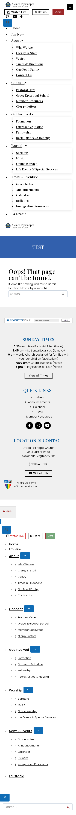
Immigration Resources (32, 206)
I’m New (17, 34)
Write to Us (40, 473)
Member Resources (29, 101)
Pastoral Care (25, 90)
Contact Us (24, 75)
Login (8, 511)
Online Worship (26, 164)
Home (16, 28)
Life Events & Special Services (37, 169)
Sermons (22, 153)
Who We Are (24, 47)
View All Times (38, 375)
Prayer (39, 412)
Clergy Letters (26, 106)
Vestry (20, 58)
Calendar (22, 195)
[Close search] (5, 798)
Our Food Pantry (28, 69)
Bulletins (41, 12)
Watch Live (18, 12)
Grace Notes (24, 184)
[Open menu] (70, 7)
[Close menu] (0, 521)
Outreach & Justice (29, 127)
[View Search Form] (7, 23)
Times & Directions (29, 64)
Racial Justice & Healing (33, 138)
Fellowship (23, 132)
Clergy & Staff (26, 53)
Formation (23, 121)
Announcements (27, 190)
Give (58, 12)
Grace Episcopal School (32, 95)
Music (20, 158)
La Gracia (18, 214)
